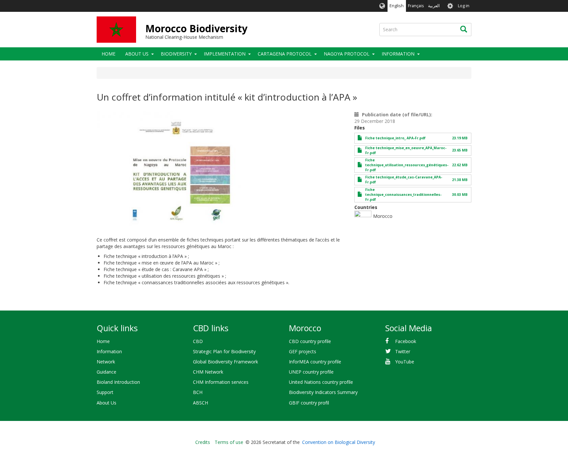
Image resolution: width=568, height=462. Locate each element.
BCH (197, 392)
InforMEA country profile (315, 361)
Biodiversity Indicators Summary (323, 392)
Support (105, 392)
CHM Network (208, 372)
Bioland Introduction (118, 382)
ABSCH (200, 403)
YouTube (404, 361)
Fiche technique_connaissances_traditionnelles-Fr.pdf (403, 194)
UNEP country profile (311, 372)
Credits (202, 442)
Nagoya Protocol (346, 54)
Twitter (402, 351)
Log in (463, 6)
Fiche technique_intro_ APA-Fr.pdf (395, 138)
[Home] (116, 29)
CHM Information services (220, 382)
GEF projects (302, 351)
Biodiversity (176, 54)
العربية (434, 6)
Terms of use (229, 442)
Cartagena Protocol (285, 54)
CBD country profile (310, 341)
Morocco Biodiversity (196, 28)
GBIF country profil (309, 403)
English (397, 6)
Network (106, 361)
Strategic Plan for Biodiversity (224, 351)
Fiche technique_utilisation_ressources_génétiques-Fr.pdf (406, 165)
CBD (198, 341)
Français (416, 6)
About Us (137, 54)
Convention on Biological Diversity (338, 442)
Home (108, 54)
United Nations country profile (321, 382)
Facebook (405, 341)
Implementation (225, 54)
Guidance (106, 372)
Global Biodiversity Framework (225, 361)
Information (109, 351)
